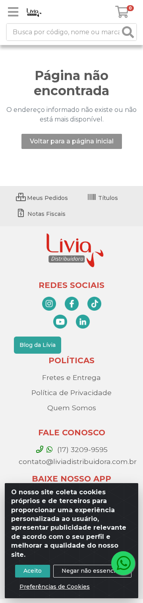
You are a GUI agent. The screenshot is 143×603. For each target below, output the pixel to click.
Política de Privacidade (71, 392)
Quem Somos (71, 407)
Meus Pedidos (46, 198)
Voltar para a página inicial (72, 141)
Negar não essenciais (92, 570)
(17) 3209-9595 (81, 449)
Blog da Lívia (37, 344)
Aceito (32, 570)
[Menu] (13, 12)
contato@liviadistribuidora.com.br (77, 461)
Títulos (107, 198)
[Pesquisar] (128, 32)
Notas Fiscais (46, 213)
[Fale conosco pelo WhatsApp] (123, 563)
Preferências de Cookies (54, 586)
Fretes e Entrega (71, 377)
